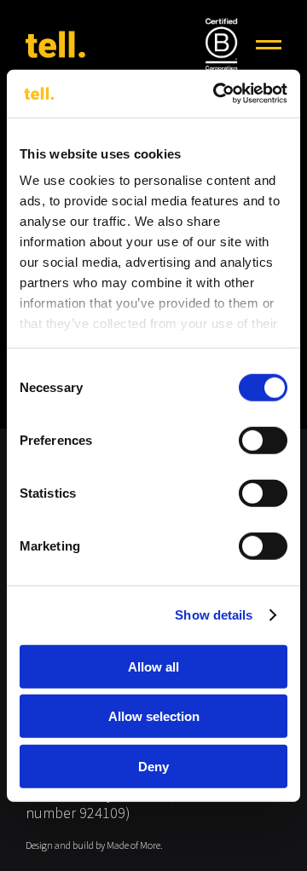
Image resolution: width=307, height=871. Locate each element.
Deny (153, 766)
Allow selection (154, 716)
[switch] (263, 439)
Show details (213, 615)
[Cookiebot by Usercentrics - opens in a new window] (216, 94)
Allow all (153, 666)
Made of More (133, 846)
